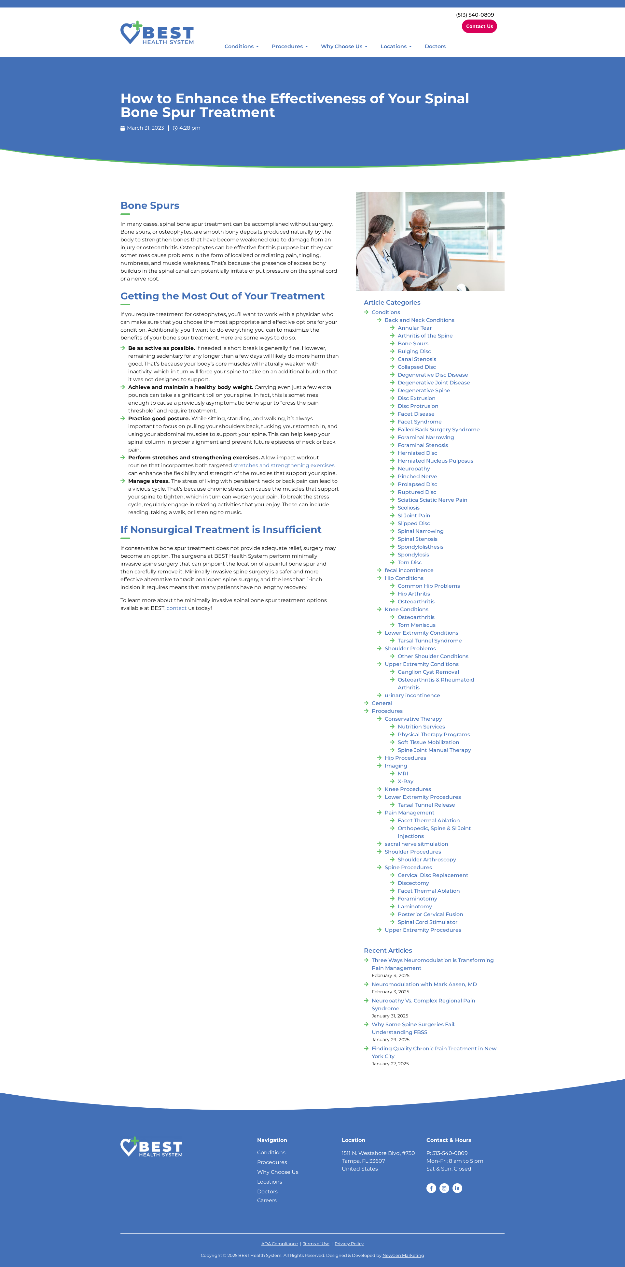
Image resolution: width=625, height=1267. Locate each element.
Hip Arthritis (414, 594)
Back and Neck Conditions (419, 320)
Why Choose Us (341, 46)
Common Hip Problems (429, 586)
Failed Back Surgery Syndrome (439, 429)
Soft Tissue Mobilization (428, 742)
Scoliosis (409, 508)
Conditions (239, 46)
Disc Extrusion (417, 398)
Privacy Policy (349, 1243)
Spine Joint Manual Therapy (434, 750)
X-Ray (405, 781)
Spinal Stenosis (418, 539)
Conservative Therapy (413, 719)
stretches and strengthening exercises (284, 465)
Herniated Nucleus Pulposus (435, 461)
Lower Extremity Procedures (423, 797)
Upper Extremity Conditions (422, 664)
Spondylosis (413, 555)
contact (177, 608)
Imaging (396, 766)
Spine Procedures (408, 867)
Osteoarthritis (416, 601)
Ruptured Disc (417, 492)
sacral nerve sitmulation (416, 844)
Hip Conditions (404, 578)
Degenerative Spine (424, 390)
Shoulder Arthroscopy (427, 860)
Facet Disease (416, 414)
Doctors (435, 46)
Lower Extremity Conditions (421, 633)
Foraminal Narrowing (426, 437)
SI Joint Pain (414, 515)
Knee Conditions (406, 609)
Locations (394, 46)
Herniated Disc (417, 453)
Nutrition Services (421, 727)
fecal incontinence (409, 570)
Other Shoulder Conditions (433, 656)
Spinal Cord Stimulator (428, 922)
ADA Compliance (279, 1243)
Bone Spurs (413, 343)
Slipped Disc (414, 523)
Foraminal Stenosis (423, 445)
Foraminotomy (417, 899)
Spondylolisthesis (420, 547)
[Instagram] (444, 1188)
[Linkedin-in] (457, 1188)
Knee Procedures (408, 789)
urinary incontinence (412, 695)
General (382, 703)
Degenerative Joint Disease (434, 383)
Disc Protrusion (418, 406)
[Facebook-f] (431, 1188)
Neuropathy (414, 469)
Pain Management (410, 813)
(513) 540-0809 (475, 15)
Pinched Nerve (417, 476)
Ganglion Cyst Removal (428, 672)
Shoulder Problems (410, 648)
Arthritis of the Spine (425, 336)
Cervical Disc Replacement (433, 875)
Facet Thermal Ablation (429, 820)
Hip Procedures (405, 758)
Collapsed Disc (417, 367)
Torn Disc (410, 562)
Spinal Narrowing (421, 531)
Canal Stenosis (417, 359)
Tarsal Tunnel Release (426, 805)
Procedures (287, 46)
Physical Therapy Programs (434, 734)
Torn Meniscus (417, 625)
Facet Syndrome (420, 422)
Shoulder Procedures (413, 852)
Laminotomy (415, 906)
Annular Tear (415, 328)
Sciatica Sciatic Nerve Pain (432, 500)
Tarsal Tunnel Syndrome (430, 641)
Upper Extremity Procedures (423, 930)
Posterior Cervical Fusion (430, 914)
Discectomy (413, 883)
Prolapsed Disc (417, 484)
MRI (403, 773)
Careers (267, 1200)
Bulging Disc (414, 351)
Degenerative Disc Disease (433, 375)
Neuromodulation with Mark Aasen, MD (424, 984)
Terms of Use (316, 1243)
